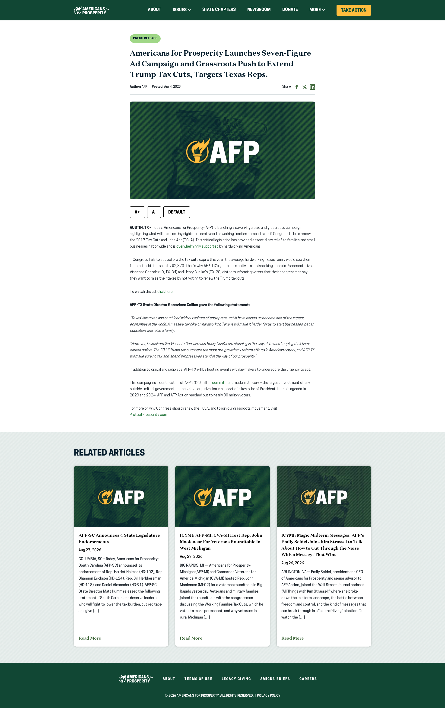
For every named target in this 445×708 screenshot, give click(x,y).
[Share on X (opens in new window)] (304, 87)
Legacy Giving (236, 679)
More (315, 10)
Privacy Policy (268, 696)
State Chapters (219, 10)
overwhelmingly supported (197, 247)
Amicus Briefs (275, 679)
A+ (137, 212)
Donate (290, 11)
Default (176, 212)
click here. (165, 292)
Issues (180, 10)
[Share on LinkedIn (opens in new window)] (312, 87)
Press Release (145, 38)
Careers (308, 679)
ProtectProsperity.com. (149, 415)
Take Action (356, 12)
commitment (222, 383)
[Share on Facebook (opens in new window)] (296, 87)
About (154, 10)
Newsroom (259, 10)
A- (154, 212)
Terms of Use (198, 679)
